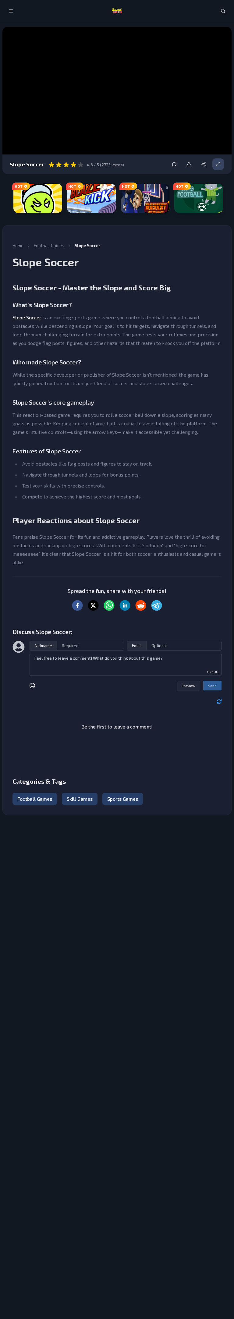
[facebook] (77, 605)
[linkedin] (124, 605)
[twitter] (93, 605)
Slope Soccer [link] (87, 245)
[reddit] (140, 605)
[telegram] (156, 605)
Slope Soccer (26, 317)
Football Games (49, 245)
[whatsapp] (109, 605)
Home (17, 245)
